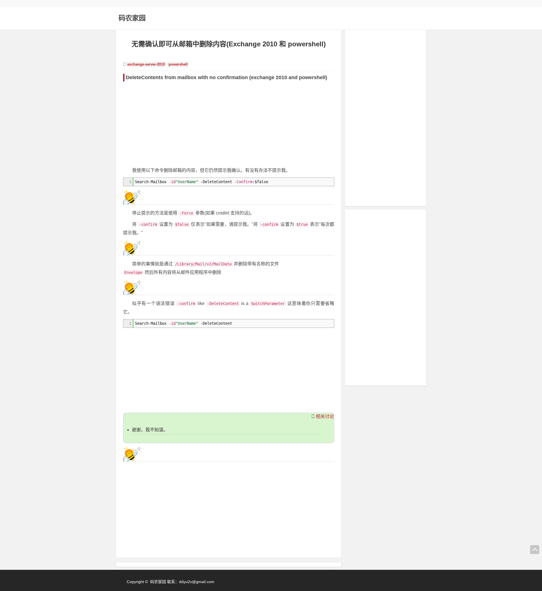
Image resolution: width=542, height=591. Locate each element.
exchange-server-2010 (146, 64)
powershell (178, 64)
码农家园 (132, 18)
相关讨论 (325, 416)
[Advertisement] (228, 123)
